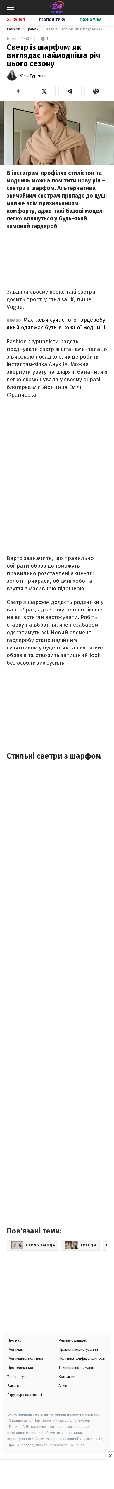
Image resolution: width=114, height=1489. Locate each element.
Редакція (15, 1349)
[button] (18, 91)
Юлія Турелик (33, 75)
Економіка (90, 20)
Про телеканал (20, 1367)
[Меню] (10, 7)
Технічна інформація (76, 1367)
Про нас (14, 1340)
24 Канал (16, 20)
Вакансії (14, 1385)
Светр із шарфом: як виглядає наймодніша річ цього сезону (75, 29)
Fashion (14, 29)
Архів (62, 1385)
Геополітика (52, 20)
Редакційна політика (25, 1358)
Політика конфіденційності (81, 1358)
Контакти (66, 1376)
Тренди (32, 29)
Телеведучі (17, 1376)
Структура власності (24, 1395)
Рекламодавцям (72, 1340)
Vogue (15, 307)
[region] (57, 1475)
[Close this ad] (110, 1456)
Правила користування (78, 1349)
